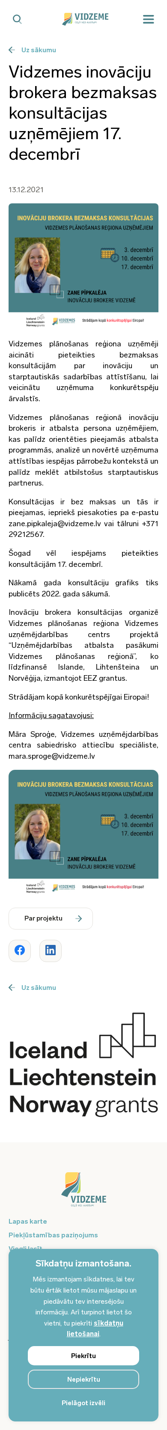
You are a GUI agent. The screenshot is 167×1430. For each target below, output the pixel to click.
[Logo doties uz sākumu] (83, 1193)
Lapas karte (28, 1221)
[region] (83, 1335)
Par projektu (43, 918)
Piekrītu (83, 1356)
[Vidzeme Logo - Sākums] (83, 19)
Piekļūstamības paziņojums (53, 1235)
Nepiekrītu (83, 1379)
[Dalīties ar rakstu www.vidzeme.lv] (20, 951)
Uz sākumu (38, 50)
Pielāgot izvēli (83, 1403)
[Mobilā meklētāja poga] (17, 19)
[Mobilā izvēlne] (148, 19)
